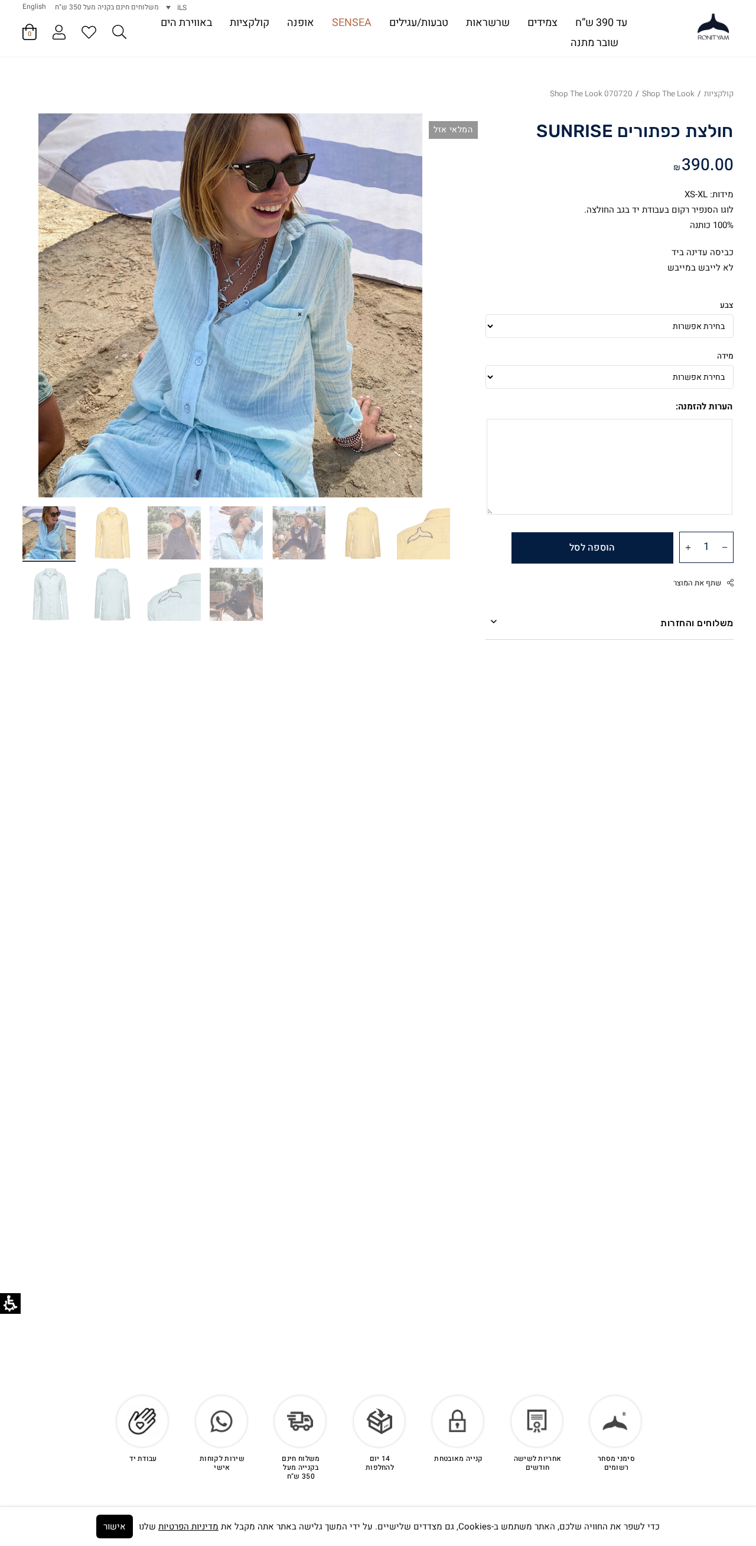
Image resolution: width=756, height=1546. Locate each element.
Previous (408, 293)
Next (52, 293)
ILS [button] (182, 7)
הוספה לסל (592, 548)
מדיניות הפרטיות (188, 1526)
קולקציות (719, 94)
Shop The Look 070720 (591, 94)
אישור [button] (114, 1526)
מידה (725, 356)
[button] (119, 34)
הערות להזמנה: (704, 406)
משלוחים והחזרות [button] (697, 623)
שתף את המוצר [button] (697, 583)
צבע (727, 305)
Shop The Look (668, 94)
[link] (713, 27)
